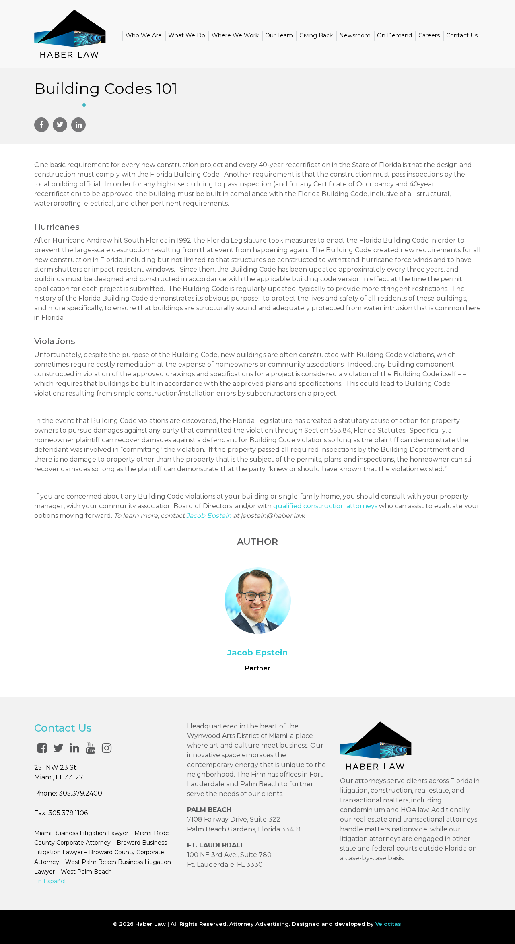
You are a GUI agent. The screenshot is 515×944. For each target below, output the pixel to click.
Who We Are (144, 35)
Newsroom (355, 35)
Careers (429, 35)
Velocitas (388, 924)
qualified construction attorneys (325, 506)
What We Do (186, 35)
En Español (50, 881)
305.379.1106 (68, 813)
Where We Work (235, 35)
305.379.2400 (80, 793)
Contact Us (462, 35)
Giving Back (316, 35)
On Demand (394, 35)
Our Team (279, 35)
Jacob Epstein (208, 515)
